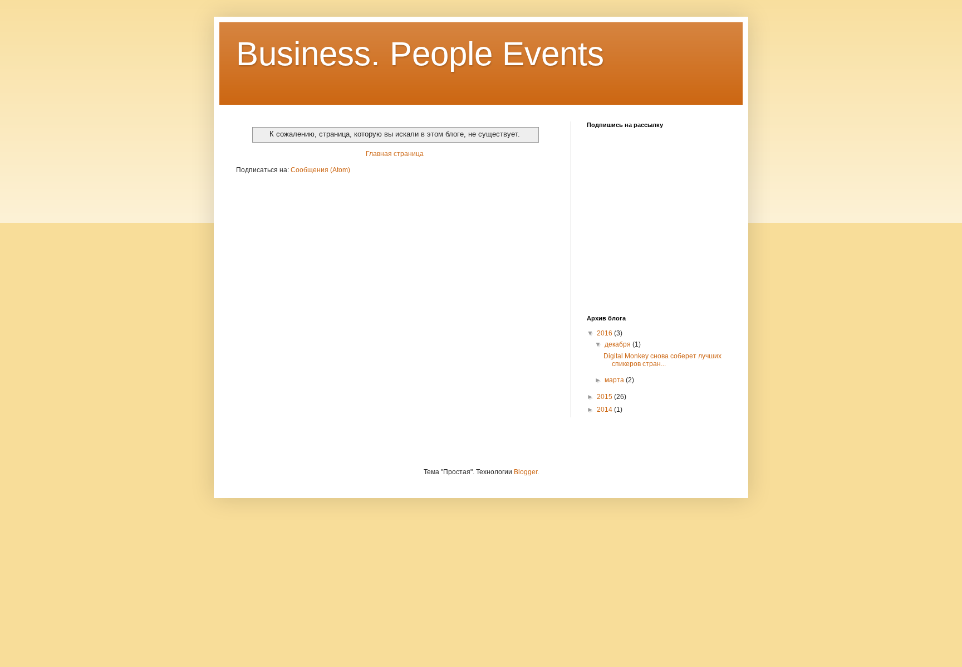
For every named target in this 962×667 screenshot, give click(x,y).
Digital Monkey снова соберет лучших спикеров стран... (662, 360)
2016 (605, 333)
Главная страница (395, 154)
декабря (618, 344)
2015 (605, 397)
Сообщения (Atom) (320, 170)
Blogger (525, 472)
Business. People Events (420, 53)
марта (615, 380)
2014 (605, 409)
